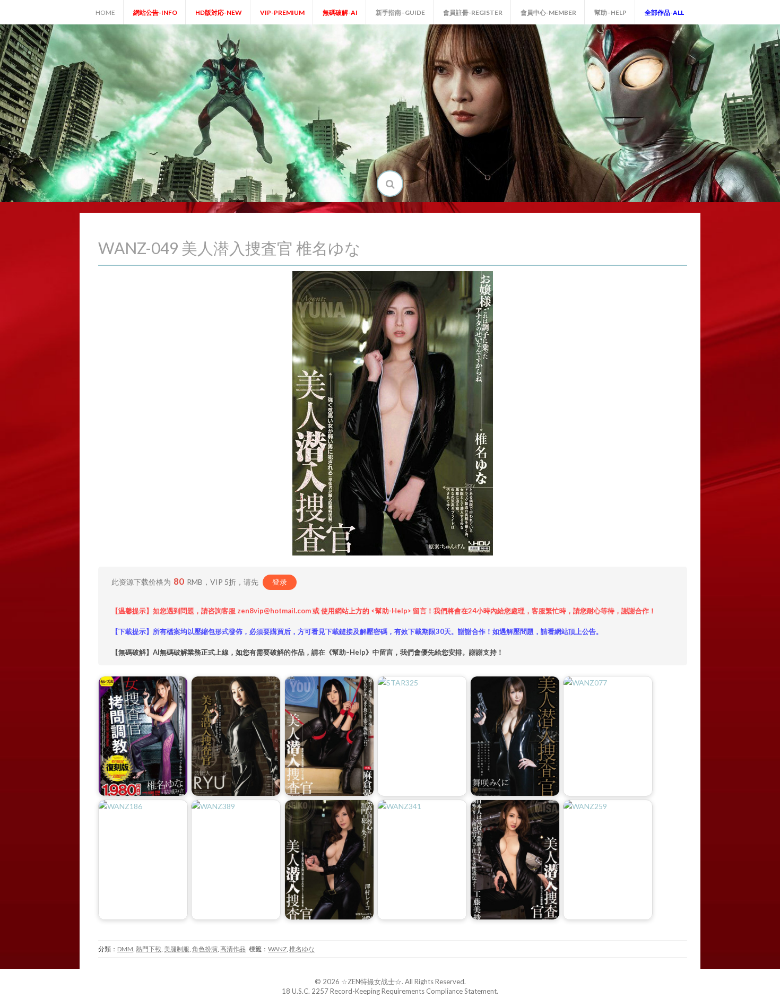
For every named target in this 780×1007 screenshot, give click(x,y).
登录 (279, 581)
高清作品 (233, 949)
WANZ (277, 949)
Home (105, 12)
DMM (125, 949)
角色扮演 (205, 949)
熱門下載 (148, 949)
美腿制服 (176, 949)
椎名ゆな (302, 949)
